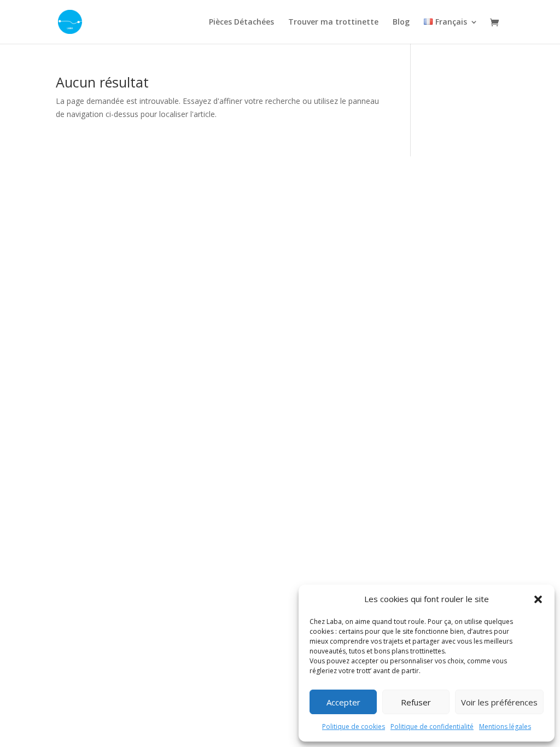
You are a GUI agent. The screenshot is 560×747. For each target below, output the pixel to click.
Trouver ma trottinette (333, 22)
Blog (401, 22)
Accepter (343, 702)
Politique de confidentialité (432, 726)
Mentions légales (505, 726)
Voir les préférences (499, 702)
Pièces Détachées (241, 22)
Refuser (416, 702)
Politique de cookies (353, 726)
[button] (538, 599)
